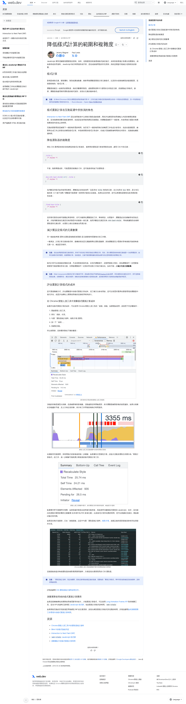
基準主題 (55, 3)
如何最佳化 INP (101, 14)
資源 (31, 3)
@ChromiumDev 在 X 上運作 (166, 679)
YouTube (159, 683)
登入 (181, 3)
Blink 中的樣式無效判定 (60, 629)
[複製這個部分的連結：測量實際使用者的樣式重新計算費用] (83, 597)
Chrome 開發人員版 (135, 679)
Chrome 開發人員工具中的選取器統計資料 (67, 626)
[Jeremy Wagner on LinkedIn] (60, 56)
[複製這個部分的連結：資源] (54, 619)
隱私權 (39, 699)
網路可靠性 (115, 14)
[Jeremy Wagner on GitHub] (57, 56)
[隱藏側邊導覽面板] (26, 700)
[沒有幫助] (137, 38)
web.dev (50, 38)
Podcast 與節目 (133, 690)
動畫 (134, 14)
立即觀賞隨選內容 (72, 23)
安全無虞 (166, 14)
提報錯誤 (103, 679)
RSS (158, 690)
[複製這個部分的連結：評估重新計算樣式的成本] (77, 285)
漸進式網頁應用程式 (68, 14)
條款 (33, 699)
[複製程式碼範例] (142, 153)
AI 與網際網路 (7, 14)
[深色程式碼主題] (139, 153)
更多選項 (177, 14)
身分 (54, 14)
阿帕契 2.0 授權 (102, 659)
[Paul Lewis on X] (73, 56)
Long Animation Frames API (117, 602)
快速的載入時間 (22, 14)
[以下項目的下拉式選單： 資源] (36, 2)
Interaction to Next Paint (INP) (59, 117)
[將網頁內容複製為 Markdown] (123, 45)
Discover (44, 3)
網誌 (79, 3)
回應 (125, 14)
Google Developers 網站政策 (126, 659)
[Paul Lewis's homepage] (76, 56)
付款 (81, 14)
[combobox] (144, 3)
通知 (89, 14)
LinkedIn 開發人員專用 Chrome (167, 686)
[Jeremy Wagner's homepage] (63, 56)
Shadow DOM (105, 274)
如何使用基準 (68, 3)
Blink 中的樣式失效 (95, 102)
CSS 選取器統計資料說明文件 (67, 590)
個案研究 (89, 3)
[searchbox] (14, 20)
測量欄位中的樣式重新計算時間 (63, 641)
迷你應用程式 (145, 14)
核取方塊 (105, 521)
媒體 (156, 14)
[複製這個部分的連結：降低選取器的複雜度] (72, 140)
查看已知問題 (104, 683)
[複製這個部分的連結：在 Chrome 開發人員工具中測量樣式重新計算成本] (97, 301)
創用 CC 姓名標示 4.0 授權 (77, 659)
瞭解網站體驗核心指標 (40, 14)
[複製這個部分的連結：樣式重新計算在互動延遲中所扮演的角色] (95, 110)
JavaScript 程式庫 (77, 605)
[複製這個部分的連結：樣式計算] (59, 74)
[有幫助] (134, 38)
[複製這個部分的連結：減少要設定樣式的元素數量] (80, 230)
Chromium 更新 (133, 683)
